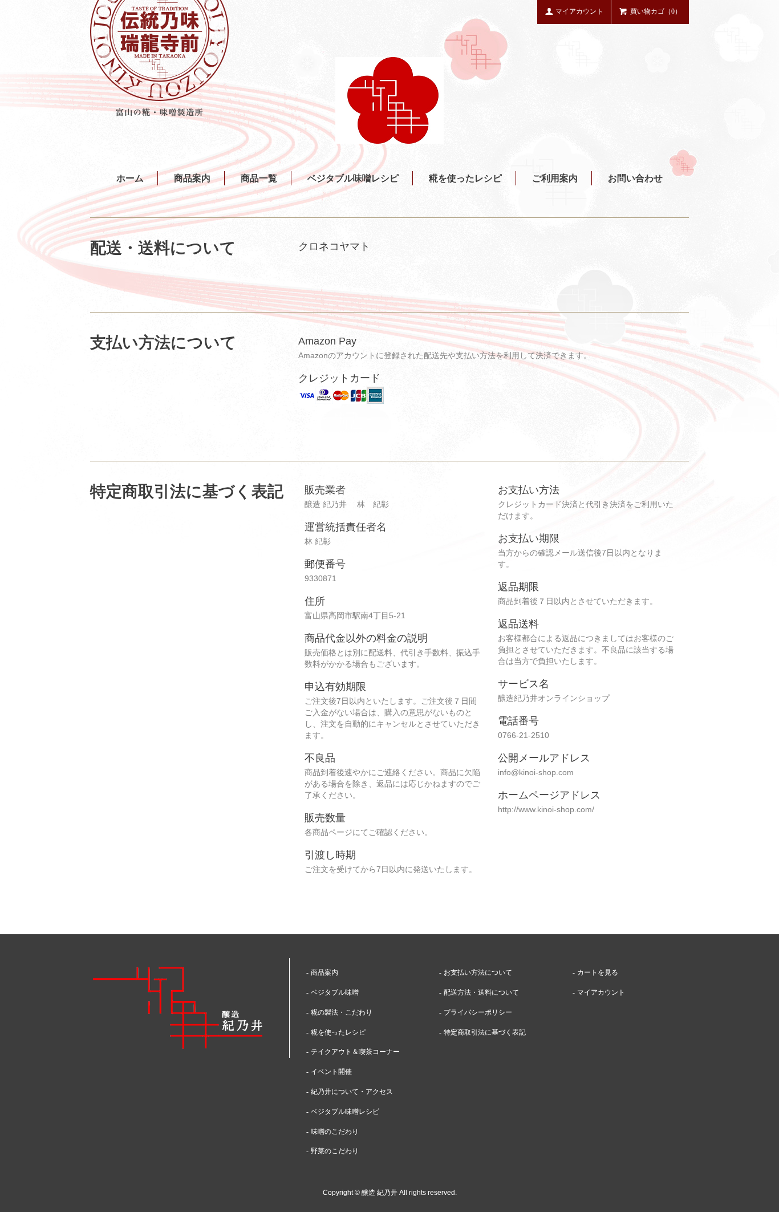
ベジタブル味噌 (335, 992)
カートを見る (597, 972)
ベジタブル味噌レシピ (353, 178)
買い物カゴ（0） (655, 11)
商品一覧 (259, 178)
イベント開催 (331, 1072)
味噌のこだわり (335, 1132)
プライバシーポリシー (478, 1012)
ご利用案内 (555, 178)
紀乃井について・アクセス (352, 1092)
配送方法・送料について (481, 992)
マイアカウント (579, 11)
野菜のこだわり (335, 1151)
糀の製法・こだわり (341, 1012)
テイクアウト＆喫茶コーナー (355, 1052)
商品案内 (192, 178)
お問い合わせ (635, 178)
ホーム (130, 178)
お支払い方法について (478, 972)
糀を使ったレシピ (465, 178)
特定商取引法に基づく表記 (485, 1032)
